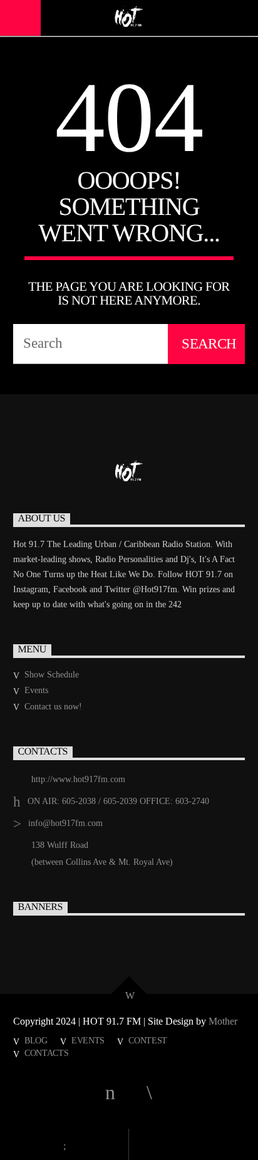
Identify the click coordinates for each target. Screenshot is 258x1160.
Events (36, 690)
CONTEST (147, 1040)
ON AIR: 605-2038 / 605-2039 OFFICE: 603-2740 (118, 801)
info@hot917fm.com (65, 823)
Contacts (46, 1053)
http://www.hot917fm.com (78, 779)
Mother (224, 1021)
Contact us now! (53, 706)
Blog (36, 1040)
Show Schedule (51, 674)
